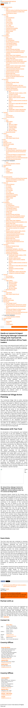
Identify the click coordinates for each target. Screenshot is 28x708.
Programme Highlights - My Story (14, 85)
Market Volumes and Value (13, 49)
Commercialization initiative (13, 163)
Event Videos (12, 129)
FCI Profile (8, 19)
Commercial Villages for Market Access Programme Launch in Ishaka (16, 155)
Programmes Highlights (12, 90)
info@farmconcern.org (11, 636)
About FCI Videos (13, 124)
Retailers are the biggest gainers (14, 60)
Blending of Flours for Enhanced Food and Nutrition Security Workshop (16, 158)
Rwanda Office (4, 689)
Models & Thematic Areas (12, 82)
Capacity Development (11, 88)
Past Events (9, 136)
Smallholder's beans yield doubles (17, 109)
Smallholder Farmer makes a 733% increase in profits (17, 93)
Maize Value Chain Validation (13, 55)
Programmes (9, 84)
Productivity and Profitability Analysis (15, 51)
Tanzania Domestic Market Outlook (15, 69)
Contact (5, 141)
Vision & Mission (10, 17)
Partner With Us (10, 117)
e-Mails (8, 171)
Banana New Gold (10, 73)
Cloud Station (9, 172)
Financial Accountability (12, 28)
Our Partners (9, 115)
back (7, 8)
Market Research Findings (12, 41)
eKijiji (7, 34)
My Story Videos (13, 130)
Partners (5, 112)
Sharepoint (9, 169)
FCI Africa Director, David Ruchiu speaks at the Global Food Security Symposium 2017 (16, 151)
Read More (6, 617)
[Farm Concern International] (8, 1)
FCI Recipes (9, 47)
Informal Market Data (11, 44)
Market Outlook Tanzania (12, 72)
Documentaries (13, 126)
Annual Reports (10, 26)
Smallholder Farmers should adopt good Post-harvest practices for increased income (16, 63)
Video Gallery (9, 121)
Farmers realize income (15, 96)
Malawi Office (4, 664)
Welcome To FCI (7, 142)
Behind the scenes (10, 132)
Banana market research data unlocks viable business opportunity (15, 66)
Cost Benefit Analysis (11, 43)
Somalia (3, 696)
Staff (4, 166)
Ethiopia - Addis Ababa (6, 693)
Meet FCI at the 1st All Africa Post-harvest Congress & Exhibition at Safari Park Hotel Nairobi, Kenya (16, 11)
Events (5, 133)
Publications (9, 38)
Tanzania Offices (5, 677)
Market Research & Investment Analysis (16, 87)
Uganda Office (4, 660)
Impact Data (9, 46)
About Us (5, 14)
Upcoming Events (7, 7)
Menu (2, 4)
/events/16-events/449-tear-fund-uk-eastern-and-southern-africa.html (15, 585)
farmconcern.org (10, 634)
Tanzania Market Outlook (12, 70)
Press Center (9, 22)
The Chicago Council (11, 148)
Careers (8, 32)
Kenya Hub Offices (5, 647)
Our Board (8, 20)
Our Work (5, 79)
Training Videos (13, 127)
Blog (4, 139)
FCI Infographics (10, 40)
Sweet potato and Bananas (13, 75)
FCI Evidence (6, 35)
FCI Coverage (9, 23)
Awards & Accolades (11, 29)
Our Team (8, 25)
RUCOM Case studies (8, 144)
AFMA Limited (9, 31)
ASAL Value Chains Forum (12, 138)
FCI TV (5, 118)
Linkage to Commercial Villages (17, 111)
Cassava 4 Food (7, 165)
